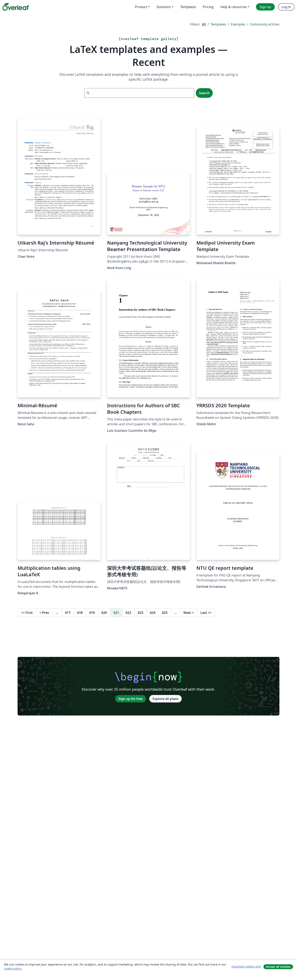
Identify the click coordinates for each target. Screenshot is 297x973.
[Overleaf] (15, 7)
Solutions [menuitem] (164, 7)
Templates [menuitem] (188, 7)
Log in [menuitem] (286, 7)
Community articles (264, 24)
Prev (44, 612)
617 (68, 612)
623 (140, 612)
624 (152, 612)
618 (80, 612)
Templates (218, 24)
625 (164, 612)
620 (104, 612)
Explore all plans (165, 699)
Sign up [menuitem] (265, 7)
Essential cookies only (246, 966)
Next (188, 612)
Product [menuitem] (141, 7)
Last (206, 612)
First (27, 612)
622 (128, 612)
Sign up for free (130, 699)
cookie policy (12, 968)
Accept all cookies (278, 967)
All (204, 24)
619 (92, 612)
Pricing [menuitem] (208, 7)
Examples (238, 24)
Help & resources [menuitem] (233, 7)
